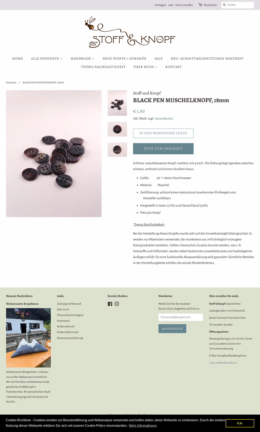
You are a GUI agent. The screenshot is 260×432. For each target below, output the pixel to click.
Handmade (81, 58)
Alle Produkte (45, 58)
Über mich (144, 67)
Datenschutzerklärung (70, 338)
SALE (159, 58)
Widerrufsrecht (66, 326)
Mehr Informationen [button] (143, 425)
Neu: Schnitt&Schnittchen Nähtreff (207, 58)
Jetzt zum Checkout (163, 148)
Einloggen (160, 5)
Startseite (11, 82)
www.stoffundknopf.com (223, 362)
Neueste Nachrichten (19, 296)
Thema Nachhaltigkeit (103, 67)
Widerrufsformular (68, 332)
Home (17, 58)
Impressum (63, 320)
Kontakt (173, 67)
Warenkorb (210, 5)
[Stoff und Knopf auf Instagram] (116, 304)
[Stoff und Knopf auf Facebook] (110, 304)
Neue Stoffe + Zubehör (125, 58)
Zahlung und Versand (69, 303)
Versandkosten (164, 118)
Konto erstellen (184, 5)
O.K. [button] (240, 423)
